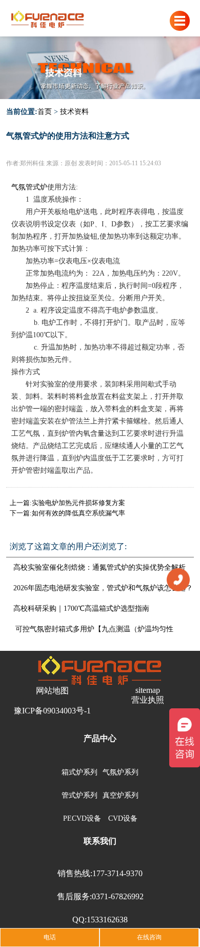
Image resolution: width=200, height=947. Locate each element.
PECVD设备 (82, 818)
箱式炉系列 (79, 772)
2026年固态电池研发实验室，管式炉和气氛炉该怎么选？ (103, 588)
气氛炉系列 (120, 772)
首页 (44, 111)
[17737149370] (178, 579)
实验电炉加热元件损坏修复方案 (78, 503)
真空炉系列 (120, 795)
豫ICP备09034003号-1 (52, 710)
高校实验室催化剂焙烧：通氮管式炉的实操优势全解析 (99, 567)
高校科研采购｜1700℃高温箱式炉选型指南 (81, 608)
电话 (50, 937)
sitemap (147, 690)
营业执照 (147, 699)
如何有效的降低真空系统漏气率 (78, 513)
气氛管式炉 (29, 187)
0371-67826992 (118, 896)
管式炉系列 (79, 795)
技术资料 (74, 111)
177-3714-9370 (117, 873)
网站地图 (52, 690)
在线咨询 (149, 937)
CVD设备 (122, 818)
